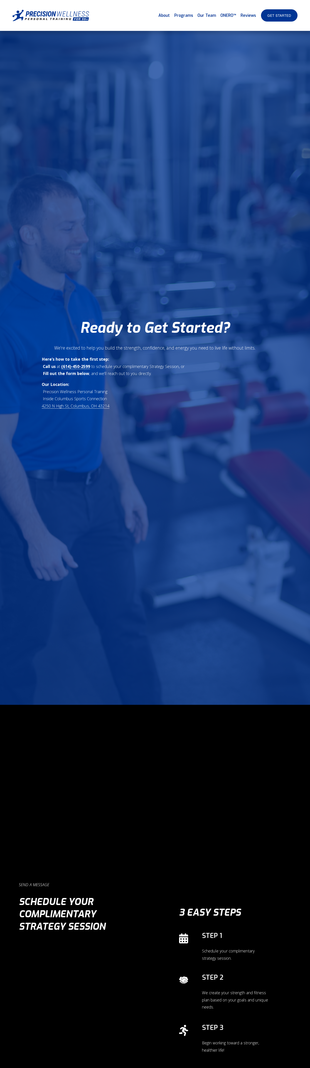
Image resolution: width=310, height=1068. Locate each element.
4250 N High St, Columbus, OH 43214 (75, 406)
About (164, 15)
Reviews (248, 15)
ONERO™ (228, 15)
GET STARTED (279, 15)
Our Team (206, 15)
